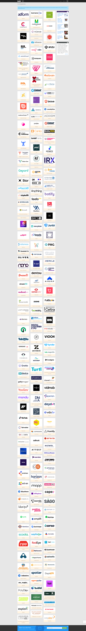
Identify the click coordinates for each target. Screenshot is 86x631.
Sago (49, 505)
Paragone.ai (49, 154)
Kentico (23, 530)
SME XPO (49, 209)
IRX (49, 165)
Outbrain (49, 78)
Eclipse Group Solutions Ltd (23, 240)
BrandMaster (49, 455)
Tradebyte (23, 253)
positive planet (36, 514)
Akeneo (23, 323)
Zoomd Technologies (36, 306)
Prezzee (23, 278)
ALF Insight (36, 163)
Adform (23, 18)
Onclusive (23, 444)
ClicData (23, 437)
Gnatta (23, 368)
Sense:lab (36, 294)
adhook (36, 445)
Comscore (36, 434)
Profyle (36, 126)
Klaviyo (23, 510)
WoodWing (36, 249)
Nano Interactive (23, 270)
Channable (49, 537)
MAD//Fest (36, 427)
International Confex (49, 272)
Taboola (23, 342)
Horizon (36, 480)
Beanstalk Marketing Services (23, 305)
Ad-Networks (63, 47)
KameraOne (36, 16)
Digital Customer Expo (36, 330)
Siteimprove (23, 456)
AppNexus (36, 167)
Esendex (36, 460)
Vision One (23, 164)
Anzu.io (49, 50)
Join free (64, 1)
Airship (49, 284)
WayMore (36, 213)
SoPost (49, 463)
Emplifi (36, 522)
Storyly (36, 381)
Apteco (36, 112)
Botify (49, 198)
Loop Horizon (23, 313)
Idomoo (23, 247)
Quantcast (49, 552)
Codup (49, 19)
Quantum (49, 239)
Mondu (23, 400)
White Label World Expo (49, 604)
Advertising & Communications (61, 50)
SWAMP (23, 603)
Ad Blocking (65, 46)
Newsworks (49, 568)
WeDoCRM (49, 134)
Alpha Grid (23, 41)
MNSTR (23, 585)
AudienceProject (23, 118)
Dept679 (49, 577)
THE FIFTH (23, 129)
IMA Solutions (23, 88)
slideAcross (23, 560)
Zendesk (36, 353)
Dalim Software (23, 217)
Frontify (49, 434)
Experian (49, 399)
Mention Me (49, 487)
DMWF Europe (49, 126)
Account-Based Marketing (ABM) (62, 45)
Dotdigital (49, 363)
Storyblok (36, 229)
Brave (49, 105)
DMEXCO (36, 186)
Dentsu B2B (36, 276)
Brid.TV (36, 221)
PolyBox (23, 593)
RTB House (49, 331)
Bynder (49, 347)
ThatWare (49, 612)
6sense (49, 529)
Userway (49, 96)
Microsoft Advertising (23, 214)
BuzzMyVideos (49, 173)
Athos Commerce (36, 321)
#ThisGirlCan (59, 44)
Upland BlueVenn (23, 494)
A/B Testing (64, 44)
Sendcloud (23, 59)
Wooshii (49, 588)
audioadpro (23, 295)
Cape (49, 495)
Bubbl (36, 591)
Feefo (36, 202)
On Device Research (23, 377)
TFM (23, 571)
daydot (49, 407)
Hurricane (49, 220)
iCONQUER (23, 334)
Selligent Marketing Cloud (23, 191)
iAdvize (49, 520)
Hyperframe (36, 560)
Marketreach (23, 349)
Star (23, 183)
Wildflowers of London (36, 616)
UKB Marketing (23, 148)
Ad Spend (58, 47)
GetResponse (36, 45)
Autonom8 (36, 285)
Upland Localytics (49, 111)
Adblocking (62, 48)
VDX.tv (49, 415)
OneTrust (36, 601)
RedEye (36, 546)
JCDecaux (49, 71)
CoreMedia (23, 29)
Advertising (59, 49)
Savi (36, 152)
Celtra (49, 313)
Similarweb (23, 204)
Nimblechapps (23, 99)
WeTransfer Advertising (36, 608)
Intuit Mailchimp (23, 137)
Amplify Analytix (49, 188)
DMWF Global (36, 93)
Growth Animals (36, 416)
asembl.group (36, 504)
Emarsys (49, 472)
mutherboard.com (36, 27)
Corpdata (49, 620)
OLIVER (23, 260)
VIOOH (49, 340)
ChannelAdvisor (49, 382)
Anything (36, 194)
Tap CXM (49, 545)
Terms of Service (58, 629)
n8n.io (36, 53)
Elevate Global (49, 256)
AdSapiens (36, 496)
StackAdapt (36, 529)
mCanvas (36, 34)
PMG (49, 247)
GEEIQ (23, 467)
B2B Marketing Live (23, 52)
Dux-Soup (36, 363)
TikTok (23, 422)
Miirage (36, 392)
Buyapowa (36, 38)
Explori (23, 612)
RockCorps (49, 30)
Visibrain (23, 360)
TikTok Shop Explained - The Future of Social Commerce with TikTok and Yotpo (59, 20)
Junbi (49, 228)
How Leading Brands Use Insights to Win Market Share (60, 32)
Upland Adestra (23, 578)
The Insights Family (36, 268)
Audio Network (36, 119)
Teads (36, 238)
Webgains (36, 73)
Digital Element (23, 77)
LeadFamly (36, 141)
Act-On (23, 487)
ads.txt (65, 48)
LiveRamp (49, 88)
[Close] (67, 626)
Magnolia (49, 355)
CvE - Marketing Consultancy (36, 471)
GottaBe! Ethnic (49, 426)
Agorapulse (36, 583)
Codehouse (49, 480)
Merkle (49, 263)
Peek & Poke (49, 295)
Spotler (36, 576)
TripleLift (23, 198)
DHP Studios (49, 42)
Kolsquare (36, 62)
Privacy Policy (63, 629)
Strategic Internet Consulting (49, 181)
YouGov (23, 392)
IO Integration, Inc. (23, 502)
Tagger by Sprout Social (23, 156)
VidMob (49, 391)
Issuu (23, 111)
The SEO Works (36, 313)
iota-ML (36, 104)
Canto (36, 134)
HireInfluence (23, 411)
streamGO (23, 287)
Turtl (36, 373)
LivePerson (36, 568)
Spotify (23, 521)
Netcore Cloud (36, 553)
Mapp (36, 489)
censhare (23, 478)
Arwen (49, 441)
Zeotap (49, 512)
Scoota (23, 537)
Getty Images (23, 385)
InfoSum (36, 257)
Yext (36, 342)
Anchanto (49, 449)
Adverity (49, 559)
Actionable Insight (60, 46)
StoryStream (49, 324)
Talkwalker (23, 430)
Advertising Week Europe (36, 175)
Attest (36, 452)
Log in (61, 1)
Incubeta (23, 228)
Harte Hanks (49, 62)
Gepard (23, 175)
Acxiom (49, 118)
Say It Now (36, 537)
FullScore (49, 303)
